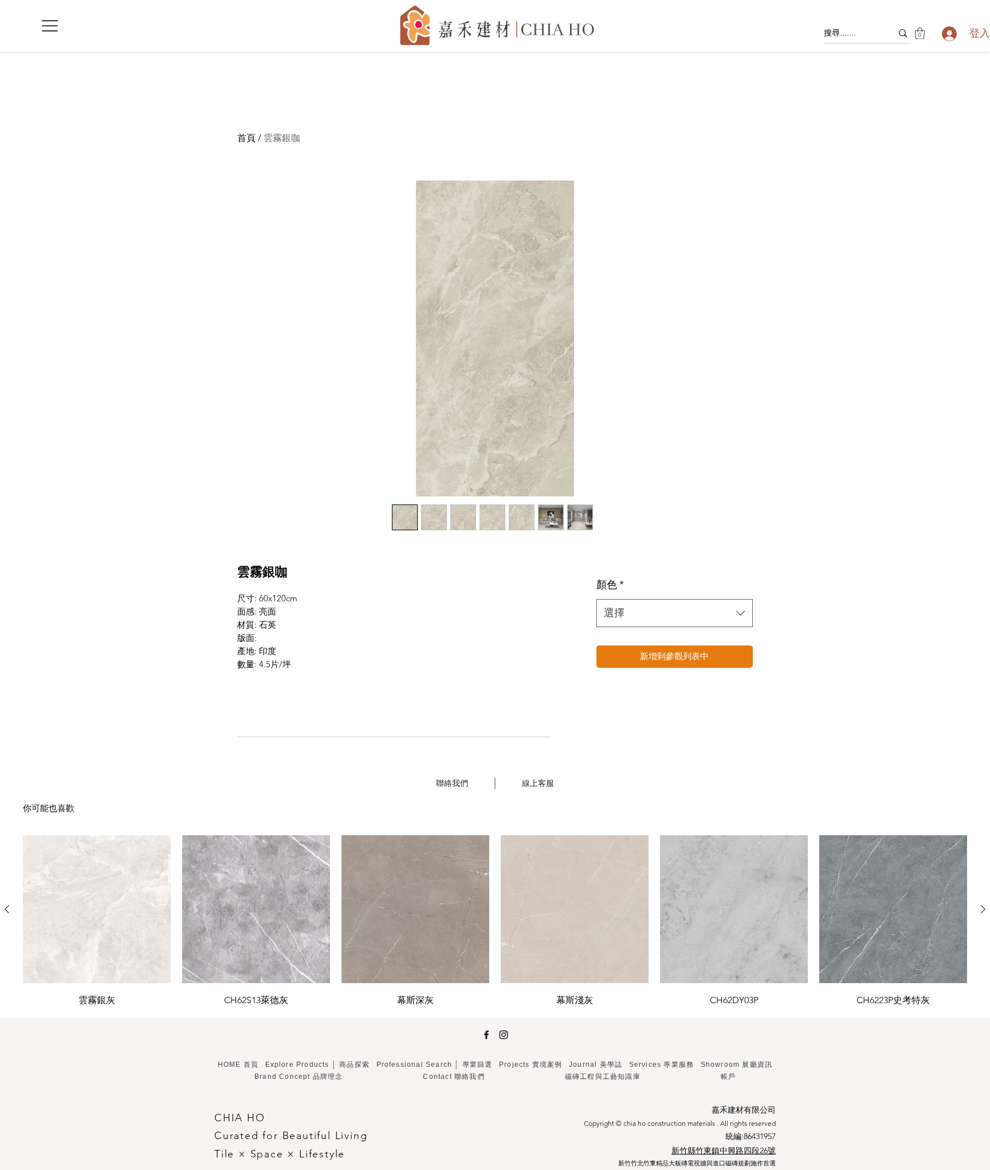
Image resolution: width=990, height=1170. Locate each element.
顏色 (610, 584)
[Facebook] (486, 1034)
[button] (50, 26)
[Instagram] (503, 1034)
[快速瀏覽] (97, 909)
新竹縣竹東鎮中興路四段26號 (723, 1150)
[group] (495, 921)
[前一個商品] (7, 909)
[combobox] (674, 613)
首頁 (246, 137)
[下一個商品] (983, 909)
